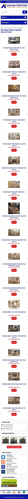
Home (2, 28)
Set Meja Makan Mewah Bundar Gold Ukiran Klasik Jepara (14, 96)
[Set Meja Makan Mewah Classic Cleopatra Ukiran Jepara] (14, 213)
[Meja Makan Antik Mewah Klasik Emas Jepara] (14, 187)
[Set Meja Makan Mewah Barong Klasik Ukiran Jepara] (14, 235)
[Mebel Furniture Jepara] (14, 8)
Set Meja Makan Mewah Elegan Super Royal (14, 384)
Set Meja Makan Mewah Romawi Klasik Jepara (14, 120)
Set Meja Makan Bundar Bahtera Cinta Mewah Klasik (14, 48)
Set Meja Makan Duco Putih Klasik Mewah (14, 312)
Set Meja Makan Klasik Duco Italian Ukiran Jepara (14, 72)
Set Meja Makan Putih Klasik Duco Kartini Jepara (14, 144)
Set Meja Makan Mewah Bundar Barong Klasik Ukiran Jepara (14, 264)
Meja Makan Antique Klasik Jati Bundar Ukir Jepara (14, 168)
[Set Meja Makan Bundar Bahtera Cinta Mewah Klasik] (14, 43)
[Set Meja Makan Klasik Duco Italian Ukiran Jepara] (14, 67)
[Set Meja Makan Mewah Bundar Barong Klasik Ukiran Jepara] (14, 259)
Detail (14, 54)
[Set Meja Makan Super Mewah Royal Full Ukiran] (14, 403)
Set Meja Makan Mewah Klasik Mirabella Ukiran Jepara (14, 288)
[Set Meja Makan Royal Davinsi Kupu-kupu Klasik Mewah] (14, 356)
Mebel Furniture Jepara (18, 497)
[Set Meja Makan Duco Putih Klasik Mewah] (14, 309)
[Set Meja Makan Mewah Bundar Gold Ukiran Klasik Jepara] (14, 91)
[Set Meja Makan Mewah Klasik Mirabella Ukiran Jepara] (14, 283)
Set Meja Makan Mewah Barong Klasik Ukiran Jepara (14, 240)
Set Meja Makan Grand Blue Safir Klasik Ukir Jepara (14, 336)
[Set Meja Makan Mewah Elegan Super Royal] (14, 380)
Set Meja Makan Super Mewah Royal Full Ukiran (14, 408)
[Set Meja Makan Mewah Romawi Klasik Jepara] (14, 115)
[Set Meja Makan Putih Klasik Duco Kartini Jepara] (14, 139)
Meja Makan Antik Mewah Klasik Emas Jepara (14, 192)
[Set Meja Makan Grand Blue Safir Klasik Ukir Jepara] (14, 331)
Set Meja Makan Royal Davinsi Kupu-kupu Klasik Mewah (14, 360)
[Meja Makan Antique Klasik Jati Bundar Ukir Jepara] (14, 164)
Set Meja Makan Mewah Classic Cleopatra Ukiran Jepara (14, 216)
